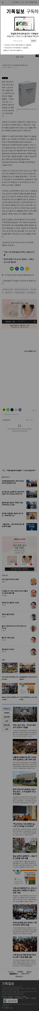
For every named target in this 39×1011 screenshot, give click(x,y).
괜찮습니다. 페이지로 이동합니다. (12, 50)
